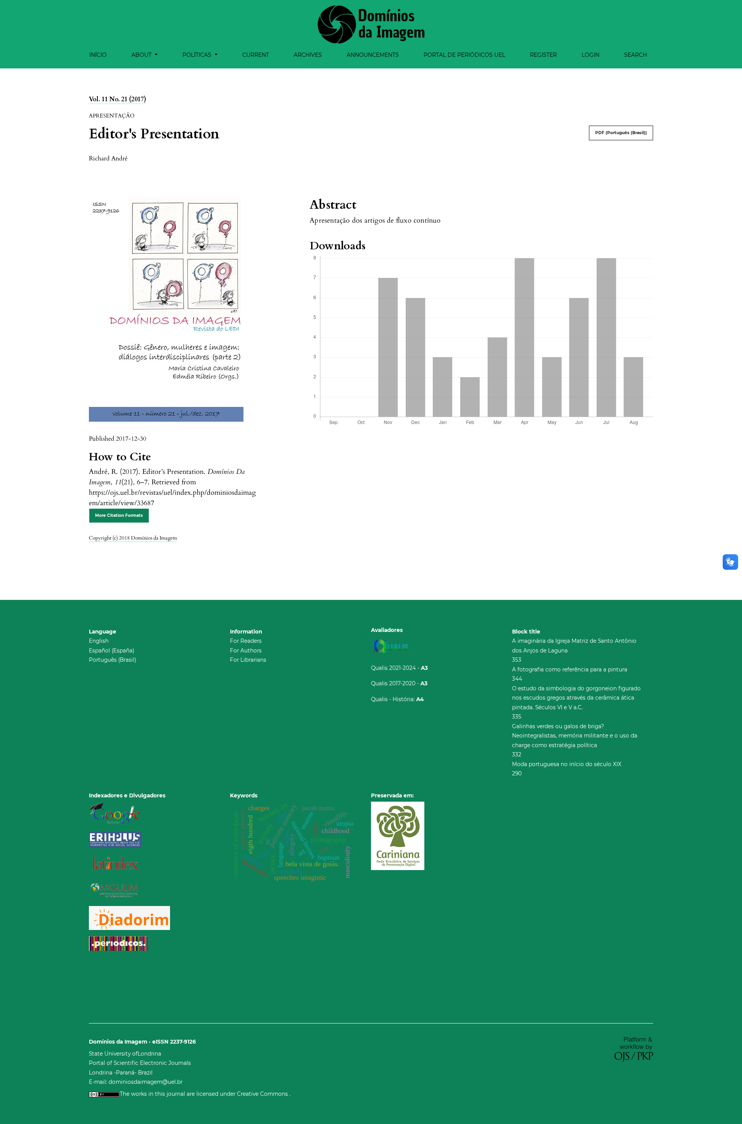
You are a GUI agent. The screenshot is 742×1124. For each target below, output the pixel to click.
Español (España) (111, 650)
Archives (308, 54)
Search (635, 54)
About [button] (142, 54)
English (99, 641)
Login (590, 54)
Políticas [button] (197, 54)
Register (543, 54)
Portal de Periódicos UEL (464, 54)
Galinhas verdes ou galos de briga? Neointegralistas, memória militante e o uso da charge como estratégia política (574, 735)
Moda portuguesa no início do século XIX (566, 764)
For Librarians (248, 660)
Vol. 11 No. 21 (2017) (117, 99)
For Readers (246, 641)
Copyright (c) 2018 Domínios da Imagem (133, 538)
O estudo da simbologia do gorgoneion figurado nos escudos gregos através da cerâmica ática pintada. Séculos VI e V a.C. (576, 697)
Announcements (373, 54)
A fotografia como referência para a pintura (569, 669)
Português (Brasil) (112, 660)
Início (98, 54)
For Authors (246, 650)
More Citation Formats (119, 515)
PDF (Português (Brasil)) (621, 132)
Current (255, 54)
